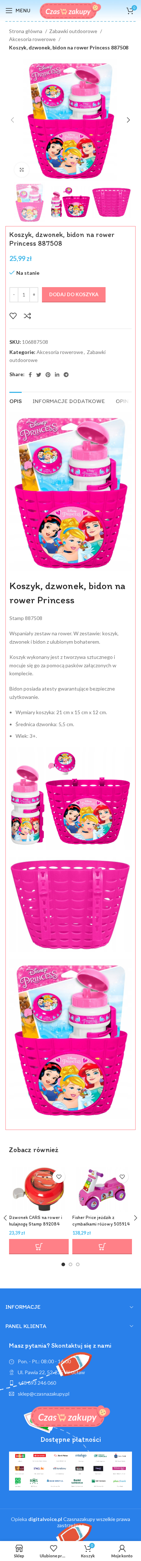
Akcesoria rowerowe (33, 39)
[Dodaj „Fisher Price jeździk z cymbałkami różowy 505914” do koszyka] (102, 1246)
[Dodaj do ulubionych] (13, 315)
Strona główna (26, 31)
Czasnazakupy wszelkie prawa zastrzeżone (79, 1522)
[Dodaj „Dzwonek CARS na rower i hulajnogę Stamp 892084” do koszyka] (39, 1246)
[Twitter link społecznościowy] (38, 374)
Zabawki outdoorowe (73, 31)
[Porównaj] (27, 315)
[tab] (15, 400)
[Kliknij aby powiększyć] (21, 169)
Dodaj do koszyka (73, 294)
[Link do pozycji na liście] (70, 1383)
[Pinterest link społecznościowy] (48, 374)
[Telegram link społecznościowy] (66, 374)
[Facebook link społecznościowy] (30, 374)
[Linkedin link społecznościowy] (57, 374)
